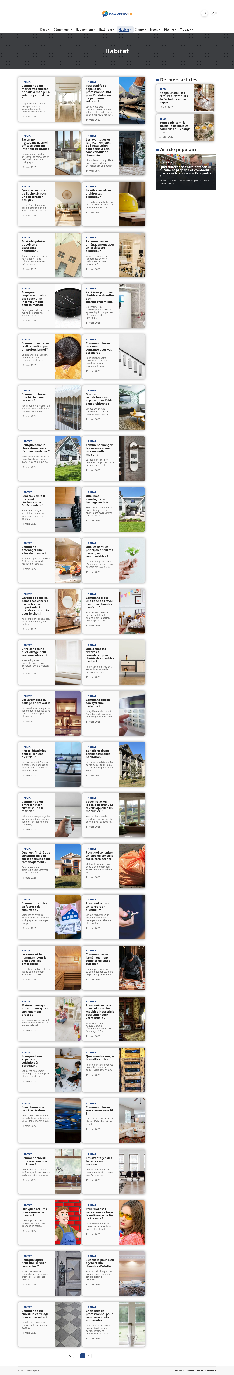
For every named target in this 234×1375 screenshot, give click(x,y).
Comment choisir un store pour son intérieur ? (34, 1161)
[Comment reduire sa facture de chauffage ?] (68, 917)
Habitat (27, 81)
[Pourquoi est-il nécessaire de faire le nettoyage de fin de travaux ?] (132, 1222)
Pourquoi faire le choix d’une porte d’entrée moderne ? (36, 448)
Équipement (167, 162)
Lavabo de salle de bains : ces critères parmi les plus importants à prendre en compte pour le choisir (35, 605)
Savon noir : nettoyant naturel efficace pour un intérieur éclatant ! (35, 144)
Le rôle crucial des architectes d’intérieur (98, 193)
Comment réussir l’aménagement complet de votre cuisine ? (98, 959)
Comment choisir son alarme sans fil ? (99, 1110)
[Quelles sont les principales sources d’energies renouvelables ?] (132, 560)
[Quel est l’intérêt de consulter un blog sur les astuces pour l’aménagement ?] (68, 866)
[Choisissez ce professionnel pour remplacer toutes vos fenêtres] (132, 1324)
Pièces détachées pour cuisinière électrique (34, 754)
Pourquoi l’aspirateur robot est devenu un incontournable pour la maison (34, 298)
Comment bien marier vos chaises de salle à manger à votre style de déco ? (36, 92)
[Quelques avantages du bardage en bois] (132, 509)
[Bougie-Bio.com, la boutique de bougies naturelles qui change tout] (204, 127)
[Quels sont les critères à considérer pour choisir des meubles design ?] (132, 662)
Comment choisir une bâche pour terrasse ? (34, 397)
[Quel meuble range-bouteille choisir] (132, 1070)
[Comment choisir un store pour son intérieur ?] (68, 1171)
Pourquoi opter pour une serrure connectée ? (34, 1263)
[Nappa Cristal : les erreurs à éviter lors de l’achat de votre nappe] (204, 98)
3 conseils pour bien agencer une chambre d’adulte (100, 1263)
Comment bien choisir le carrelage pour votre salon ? (35, 1314)
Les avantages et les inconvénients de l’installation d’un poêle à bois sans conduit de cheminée (98, 147)
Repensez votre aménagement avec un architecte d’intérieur (100, 246)
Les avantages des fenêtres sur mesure (99, 1161)
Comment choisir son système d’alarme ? (98, 703)
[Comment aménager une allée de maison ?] (68, 560)
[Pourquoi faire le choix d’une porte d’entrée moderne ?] (68, 458)
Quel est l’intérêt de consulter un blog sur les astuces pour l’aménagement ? (36, 857)
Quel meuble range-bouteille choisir (100, 1057)
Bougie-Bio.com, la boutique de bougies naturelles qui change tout (175, 127)
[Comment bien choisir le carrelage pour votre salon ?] (68, 1324)
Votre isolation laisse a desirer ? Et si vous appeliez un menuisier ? (99, 806)
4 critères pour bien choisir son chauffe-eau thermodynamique (100, 296)
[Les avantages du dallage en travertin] (68, 713)
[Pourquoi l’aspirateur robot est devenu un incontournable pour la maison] (68, 306)
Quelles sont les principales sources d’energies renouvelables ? (99, 551)
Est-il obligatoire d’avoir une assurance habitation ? (33, 246)
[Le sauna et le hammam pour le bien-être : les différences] (68, 968)
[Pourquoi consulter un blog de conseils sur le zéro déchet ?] (132, 866)
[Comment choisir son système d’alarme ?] (132, 713)
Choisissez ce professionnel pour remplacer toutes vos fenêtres (99, 1315)
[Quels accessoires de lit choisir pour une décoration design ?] (68, 204)
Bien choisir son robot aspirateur (33, 1108)
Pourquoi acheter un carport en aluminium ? (98, 906)
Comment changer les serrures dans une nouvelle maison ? (99, 449)
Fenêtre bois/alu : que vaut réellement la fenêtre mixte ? (34, 500)
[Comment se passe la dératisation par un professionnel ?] (68, 356)
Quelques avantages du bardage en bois (97, 499)
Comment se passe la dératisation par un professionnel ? (35, 346)
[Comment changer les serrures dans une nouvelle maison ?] (132, 458)
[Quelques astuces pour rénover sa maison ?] (68, 1222)
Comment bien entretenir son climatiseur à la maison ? (33, 806)
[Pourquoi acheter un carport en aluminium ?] (132, 917)
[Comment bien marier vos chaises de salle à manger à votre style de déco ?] (68, 99)
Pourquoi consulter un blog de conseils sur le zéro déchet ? (100, 856)
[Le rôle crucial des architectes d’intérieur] (132, 204)
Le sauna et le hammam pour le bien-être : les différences (34, 959)
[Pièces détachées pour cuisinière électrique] (68, 764)
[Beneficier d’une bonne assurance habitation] (132, 764)
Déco (162, 89)
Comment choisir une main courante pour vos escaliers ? (99, 347)
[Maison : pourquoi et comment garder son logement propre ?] (68, 1019)
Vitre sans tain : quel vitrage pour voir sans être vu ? (34, 652)
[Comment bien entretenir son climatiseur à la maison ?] (68, 815)
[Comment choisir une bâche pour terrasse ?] (68, 407)
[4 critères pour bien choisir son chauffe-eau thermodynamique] (132, 306)
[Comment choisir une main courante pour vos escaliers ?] (132, 356)
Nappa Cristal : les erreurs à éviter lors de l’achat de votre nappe (173, 97)
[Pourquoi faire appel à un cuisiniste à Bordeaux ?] (68, 1070)
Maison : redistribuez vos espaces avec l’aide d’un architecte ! (99, 398)
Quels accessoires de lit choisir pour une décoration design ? (34, 195)
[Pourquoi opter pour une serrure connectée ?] (68, 1273)
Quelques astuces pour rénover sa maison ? (34, 1212)
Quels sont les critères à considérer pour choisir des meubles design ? (100, 655)
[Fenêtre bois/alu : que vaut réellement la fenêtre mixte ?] (68, 509)
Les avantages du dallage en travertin (36, 701)
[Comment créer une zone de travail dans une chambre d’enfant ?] (132, 611)
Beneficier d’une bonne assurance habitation (98, 754)
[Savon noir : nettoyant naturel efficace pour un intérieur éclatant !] (68, 153)
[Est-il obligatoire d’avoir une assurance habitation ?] (68, 255)
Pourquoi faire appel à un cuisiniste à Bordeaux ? (32, 1060)
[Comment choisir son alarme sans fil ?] (132, 1120)
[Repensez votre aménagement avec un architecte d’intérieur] (132, 255)
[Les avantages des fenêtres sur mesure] (132, 1171)
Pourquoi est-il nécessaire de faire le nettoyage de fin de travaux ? (99, 1213)
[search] (204, 13)
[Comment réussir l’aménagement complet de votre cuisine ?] (132, 968)
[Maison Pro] (117, 13)
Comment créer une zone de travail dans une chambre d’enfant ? (99, 602)
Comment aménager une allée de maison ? (34, 550)
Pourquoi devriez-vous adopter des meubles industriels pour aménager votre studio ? (100, 1011)
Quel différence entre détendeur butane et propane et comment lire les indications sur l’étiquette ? (186, 172)
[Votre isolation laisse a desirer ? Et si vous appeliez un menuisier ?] (132, 815)
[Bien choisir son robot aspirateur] (68, 1120)
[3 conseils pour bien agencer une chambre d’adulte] (132, 1273)
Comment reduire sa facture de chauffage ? (34, 906)
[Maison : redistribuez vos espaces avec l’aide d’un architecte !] (132, 407)
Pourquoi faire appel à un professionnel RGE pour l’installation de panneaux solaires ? (99, 93)
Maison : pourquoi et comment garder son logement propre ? (36, 1009)
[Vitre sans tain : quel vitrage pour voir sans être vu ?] (68, 662)
